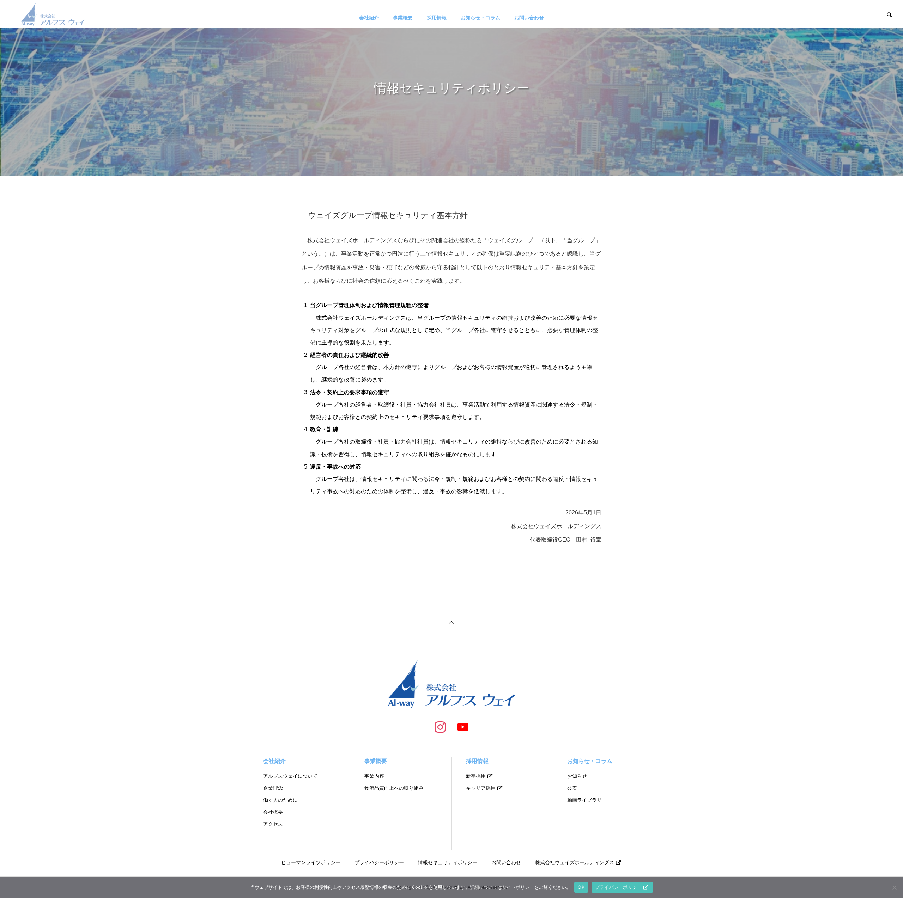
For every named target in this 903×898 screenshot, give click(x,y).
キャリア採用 (481, 788)
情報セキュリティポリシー (447, 862)
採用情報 (437, 17)
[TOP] (451, 622)
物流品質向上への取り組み (394, 788)
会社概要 (273, 812)
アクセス (273, 824)
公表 (572, 788)
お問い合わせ (529, 17)
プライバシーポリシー (379, 862)
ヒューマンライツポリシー (310, 862)
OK (581, 887)
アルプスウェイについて (290, 776)
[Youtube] (462, 726)
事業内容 (374, 776)
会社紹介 (369, 17)
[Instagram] (440, 726)
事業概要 (403, 17)
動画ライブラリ (584, 800)
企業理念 (273, 788)
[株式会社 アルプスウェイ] (53, 14)
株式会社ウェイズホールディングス (574, 862)
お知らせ (577, 776)
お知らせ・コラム (480, 17)
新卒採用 (476, 776)
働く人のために (280, 800)
